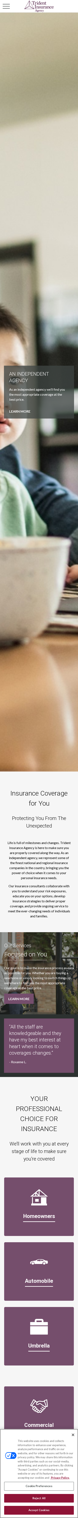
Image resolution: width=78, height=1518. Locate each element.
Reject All (39, 1498)
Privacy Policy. (59, 1477)
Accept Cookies (39, 1510)
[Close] (73, 1434)
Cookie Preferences (39, 1486)
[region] (39, 1473)
